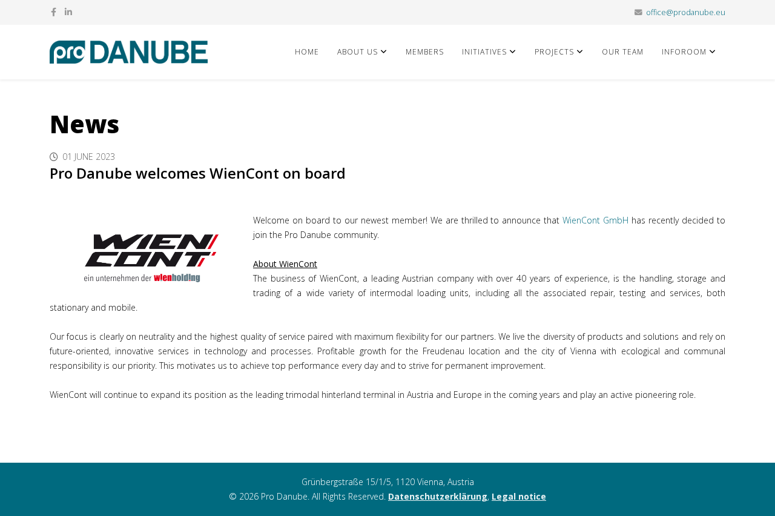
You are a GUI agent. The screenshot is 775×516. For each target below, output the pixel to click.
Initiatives (484, 52)
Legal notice (519, 496)
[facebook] (53, 12)
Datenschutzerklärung (437, 496)
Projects (554, 52)
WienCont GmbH (595, 220)
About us (357, 52)
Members (425, 52)
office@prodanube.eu (685, 12)
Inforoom (684, 52)
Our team (623, 52)
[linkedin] (68, 12)
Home (307, 52)
